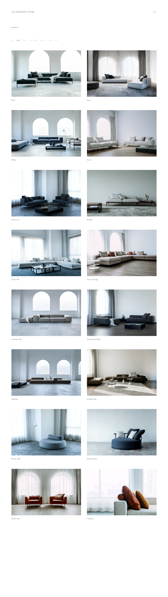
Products (14, 27)
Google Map (14, 560)
